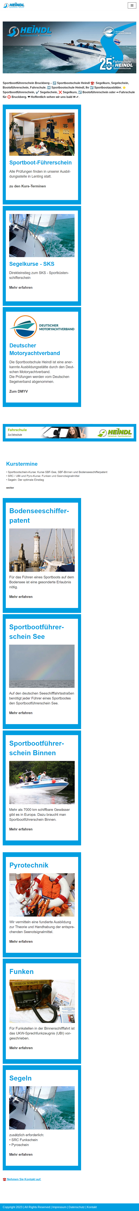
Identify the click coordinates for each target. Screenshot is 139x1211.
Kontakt (92, 1207)
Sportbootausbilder (21, 450)
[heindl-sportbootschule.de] (13, 5)
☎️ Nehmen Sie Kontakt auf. (22, 1179)
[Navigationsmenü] (132, 5)
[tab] (21, 451)
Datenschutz (77, 1207)
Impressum (59, 1207)
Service (53, 450)
